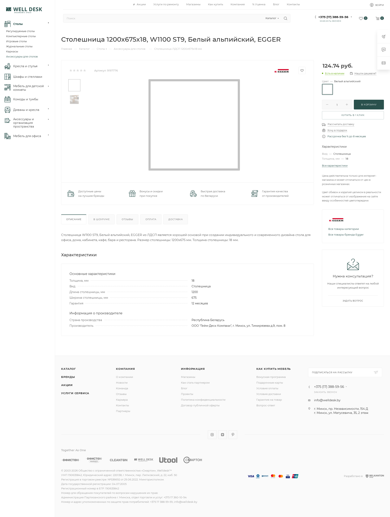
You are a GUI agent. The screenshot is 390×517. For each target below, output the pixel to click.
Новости (122, 382)
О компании (124, 377)
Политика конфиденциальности (203, 399)
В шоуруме (101, 219)
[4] (81, 70)
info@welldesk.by (327, 400)
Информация (193, 368)
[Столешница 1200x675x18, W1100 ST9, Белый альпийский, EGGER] (194, 125)
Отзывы (127, 219)
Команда (122, 388)
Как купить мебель (273, 368)
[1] (70, 70)
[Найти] (285, 18)
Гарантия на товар (269, 399)
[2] (74, 70)
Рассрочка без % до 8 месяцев (346, 136)
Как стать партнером (195, 382)
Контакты (122, 405)
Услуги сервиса (75, 393)
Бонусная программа (271, 377)
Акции (67, 385)
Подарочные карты (269, 382)
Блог (184, 388)
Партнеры (123, 411)
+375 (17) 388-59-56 (333, 17)
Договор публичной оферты (200, 405)
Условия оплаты (267, 388)
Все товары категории (343, 228)
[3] (77, 70)
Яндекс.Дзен (222, 434)
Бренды (68, 377)
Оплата (150, 219)
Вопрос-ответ (265, 405)
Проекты (187, 394)
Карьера (122, 399)
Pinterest (233, 434)
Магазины (188, 377)
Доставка (175, 219)
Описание (73, 219)
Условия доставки (268, 394)
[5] (84, 70)
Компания (125, 368)
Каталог (68, 368)
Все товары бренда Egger (346, 234)
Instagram (212, 434)
